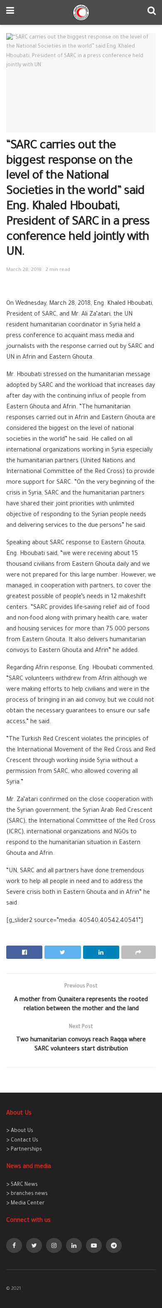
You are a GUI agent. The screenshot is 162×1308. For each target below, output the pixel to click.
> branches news (27, 1194)
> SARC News (22, 1185)
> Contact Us (22, 1141)
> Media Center (25, 1204)
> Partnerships (24, 1150)
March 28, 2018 (24, 270)
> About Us (19, 1131)
